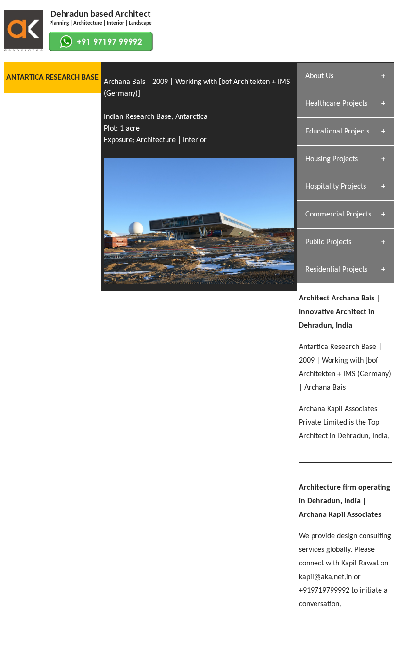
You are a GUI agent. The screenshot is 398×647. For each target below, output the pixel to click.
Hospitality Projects (335, 187)
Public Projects (328, 242)
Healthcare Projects (336, 104)
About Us (319, 76)
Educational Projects (337, 131)
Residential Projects (336, 270)
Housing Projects (331, 159)
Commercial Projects (338, 214)
